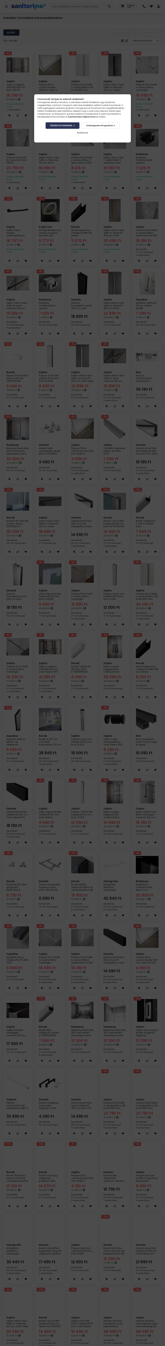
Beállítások (82, 132)
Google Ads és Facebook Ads (90, 108)
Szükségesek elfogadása (99, 125)
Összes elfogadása (61, 125)
